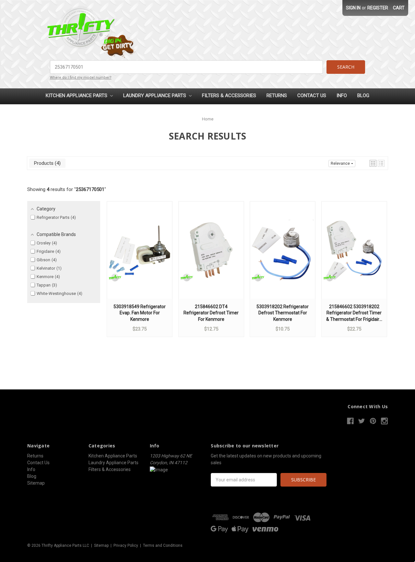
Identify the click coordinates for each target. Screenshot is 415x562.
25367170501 (90, 189)
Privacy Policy (125, 545)
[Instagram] (384, 421)
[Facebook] (350, 421)
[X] (361, 421)
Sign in (353, 7)
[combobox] (186, 67)
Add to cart (140, 256)
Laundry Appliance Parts (155, 95)
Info (342, 95)
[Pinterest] (373, 421)
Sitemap (36, 483)
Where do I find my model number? (81, 77)
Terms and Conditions (163, 545)
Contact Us (311, 95)
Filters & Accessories (229, 95)
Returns (277, 95)
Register (377, 7)
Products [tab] (46, 163)
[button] (373, 163)
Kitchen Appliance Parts (77, 95)
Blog (363, 95)
